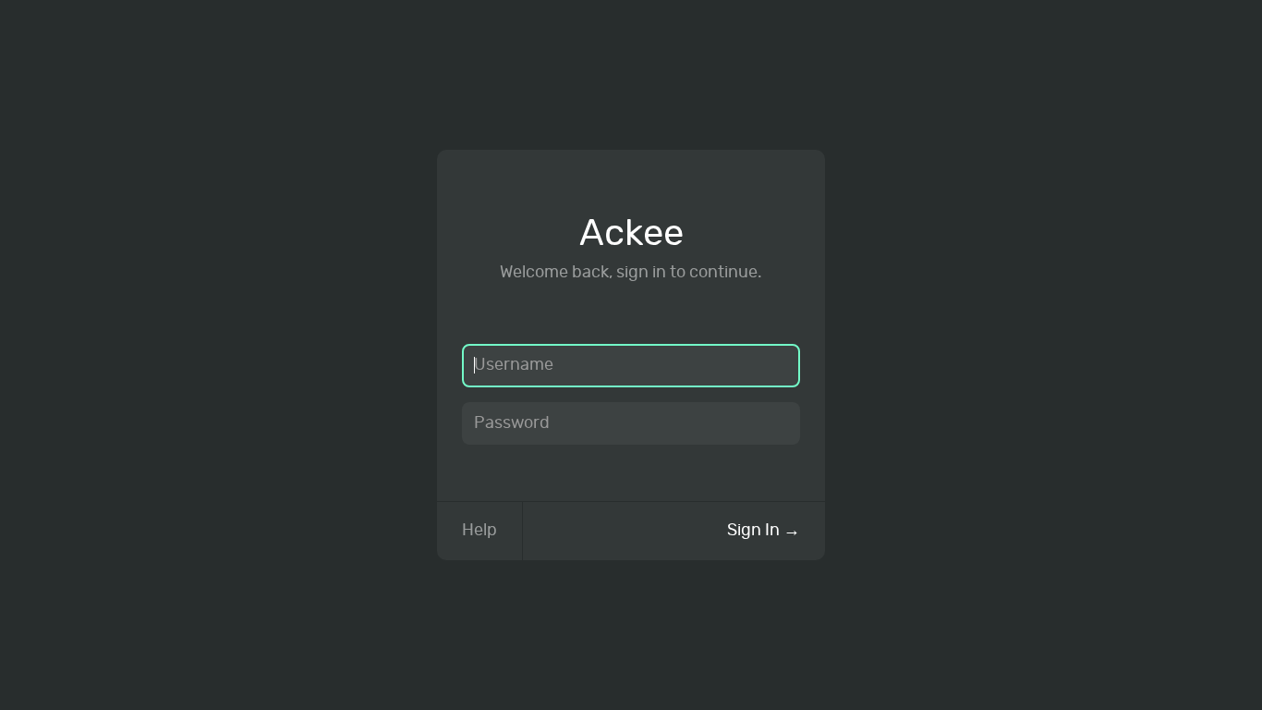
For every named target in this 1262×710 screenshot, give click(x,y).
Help (479, 530)
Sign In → (763, 530)
